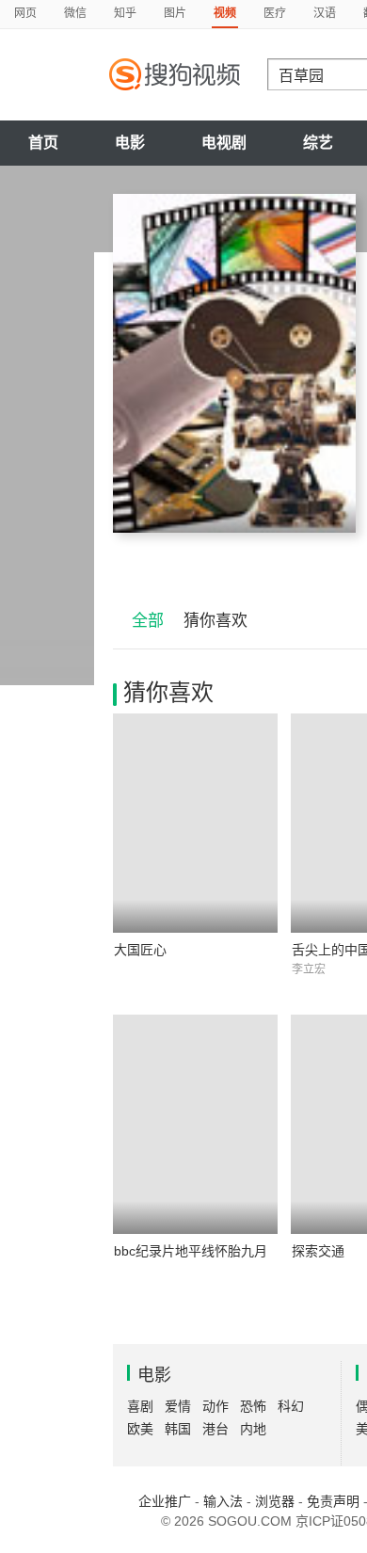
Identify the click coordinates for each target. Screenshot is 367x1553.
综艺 (318, 143)
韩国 (178, 1428)
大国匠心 (140, 949)
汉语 (324, 13)
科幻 (291, 1406)
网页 (25, 13)
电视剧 (224, 143)
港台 (215, 1428)
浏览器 (275, 1501)
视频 (225, 13)
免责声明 (333, 1501)
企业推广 (164, 1501)
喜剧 (140, 1406)
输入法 (223, 1501)
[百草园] (234, 363)
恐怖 (253, 1406)
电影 (130, 143)
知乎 (125, 13)
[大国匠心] (195, 823)
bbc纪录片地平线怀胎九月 (190, 1250)
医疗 (274, 13)
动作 (215, 1406)
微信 (75, 13)
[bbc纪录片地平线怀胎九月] (195, 1124)
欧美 (140, 1428)
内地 (253, 1428)
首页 (43, 143)
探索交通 (318, 1250)
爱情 (178, 1406)
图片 (175, 13)
